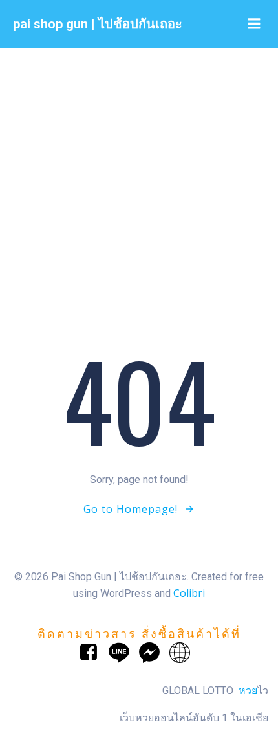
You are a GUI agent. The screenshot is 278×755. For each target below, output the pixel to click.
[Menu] (254, 24)
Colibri (189, 593)
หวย (248, 690)
